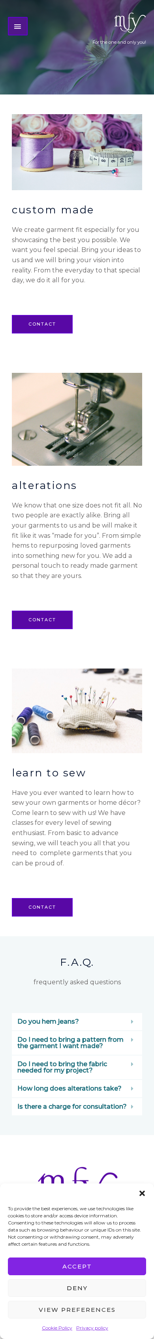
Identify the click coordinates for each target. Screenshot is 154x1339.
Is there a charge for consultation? (72, 1106)
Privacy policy (92, 1328)
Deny (77, 1288)
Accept (77, 1266)
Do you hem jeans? (48, 1021)
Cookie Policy (57, 1328)
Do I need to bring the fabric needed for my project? (62, 1067)
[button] (142, 1193)
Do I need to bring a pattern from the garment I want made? (70, 1043)
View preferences (77, 1309)
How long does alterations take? (69, 1088)
